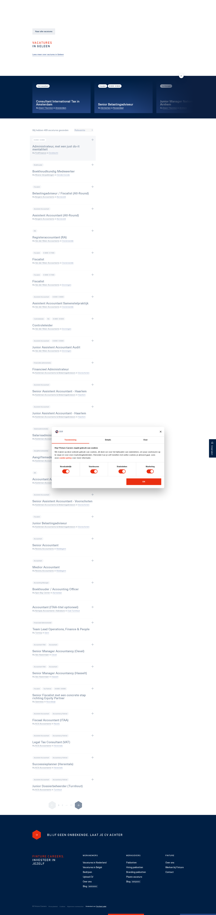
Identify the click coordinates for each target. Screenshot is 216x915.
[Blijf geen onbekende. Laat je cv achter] (36, 835)
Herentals (58, 745)
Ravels (57, 723)
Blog (90, 886)
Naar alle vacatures (43, 31)
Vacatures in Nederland (94, 862)
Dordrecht (53, 152)
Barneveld (61, 196)
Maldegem (61, 548)
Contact (169, 872)
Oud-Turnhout (74, 610)
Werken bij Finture (174, 867)
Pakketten (131, 862)
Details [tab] (108, 440)
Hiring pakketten (134, 867)
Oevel (54, 654)
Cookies (62, 906)
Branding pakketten (136, 872)
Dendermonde (63, 174)
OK (143, 482)
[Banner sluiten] (161, 432)
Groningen (66, 284)
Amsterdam (61, 107)
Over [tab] (145, 440)
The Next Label (101, 906)
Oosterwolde (68, 240)
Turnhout (58, 789)
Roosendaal (118, 107)
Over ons (87, 881)
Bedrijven (87, 872)
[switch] (94, 471)
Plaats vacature (134, 877)
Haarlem (82, 394)
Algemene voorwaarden (75, 906)
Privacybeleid (53, 906)
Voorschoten (83, 372)
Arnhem (183, 107)
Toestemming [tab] (70, 440)
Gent (47, 632)
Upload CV (88, 877)
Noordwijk (51, 701)
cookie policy (65, 458)
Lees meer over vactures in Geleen (48, 54)
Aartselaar (57, 592)
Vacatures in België (92, 867)
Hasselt (55, 676)
